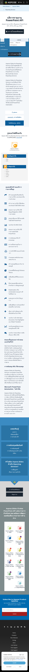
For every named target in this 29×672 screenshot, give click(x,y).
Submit (14, 614)
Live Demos (14, 645)
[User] (23, 2)
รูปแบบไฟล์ (19, 137)
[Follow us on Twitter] (8, 627)
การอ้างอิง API (14, 436)
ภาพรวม (2, 40)
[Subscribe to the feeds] (25, 627)
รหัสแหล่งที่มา (14, 434)
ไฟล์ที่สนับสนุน (14, 123)
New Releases (14, 637)
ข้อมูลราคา (14, 494)
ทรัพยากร (2, 46)
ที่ (14, 112)
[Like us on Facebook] (4, 627)
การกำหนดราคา (4, 49)
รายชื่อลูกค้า (14, 469)
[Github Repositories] (21, 627)
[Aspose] (11, 2)
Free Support (14, 647)
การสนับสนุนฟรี (14, 448)
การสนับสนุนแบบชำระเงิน (14, 451)
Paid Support (14, 650)
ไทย (20, 2)
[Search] (27, 2)
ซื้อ (20, 54)
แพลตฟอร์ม (14, 117)
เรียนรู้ (17, 54)
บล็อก (14, 453)
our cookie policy (19, 659)
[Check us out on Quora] (18, 627)
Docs (14, 642)
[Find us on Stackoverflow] (15, 627)
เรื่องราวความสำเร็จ (14, 472)
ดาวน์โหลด (12, 54)
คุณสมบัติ (2, 43)
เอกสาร (14, 432)
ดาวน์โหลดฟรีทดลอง (15, 31)
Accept (14, 662)
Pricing (14, 640)
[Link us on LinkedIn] (11, 627)
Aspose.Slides (9, 531)
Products (14, 635)
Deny (20, 666)
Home (14, 633)
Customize (8, 666)
